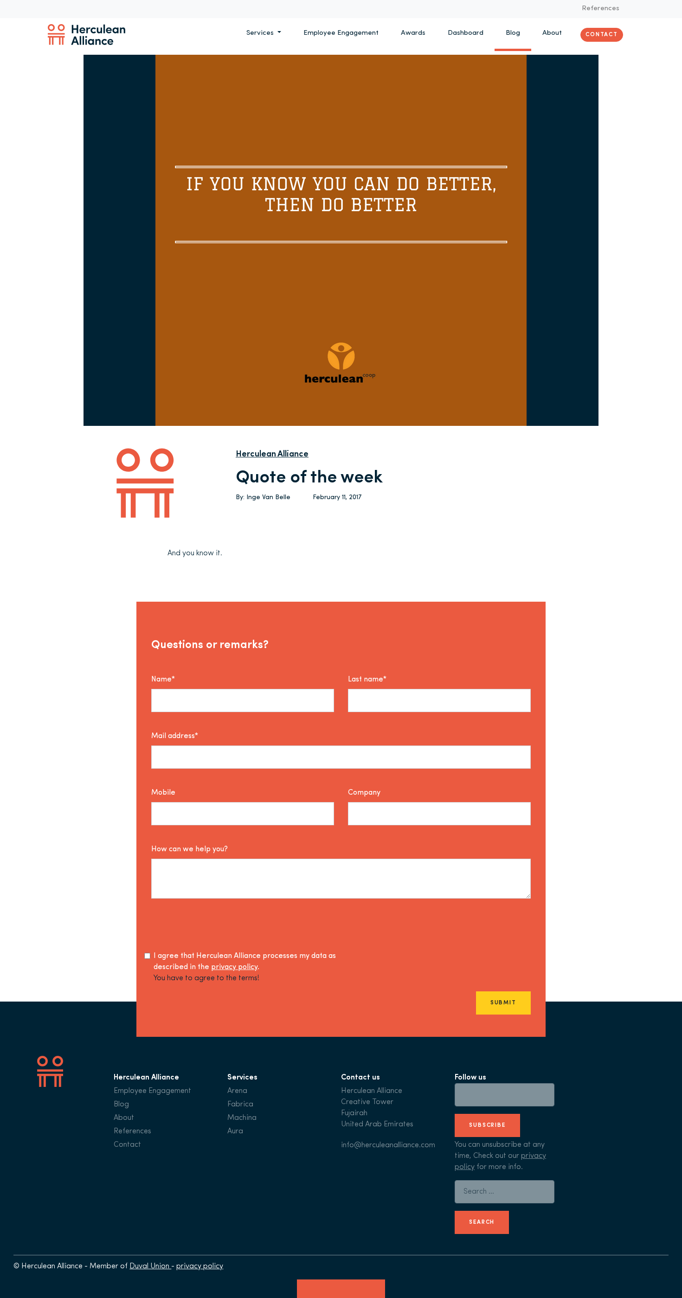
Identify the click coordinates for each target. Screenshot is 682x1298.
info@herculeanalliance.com (388, 1145)
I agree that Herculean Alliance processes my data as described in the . (245, 961)
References (600, 8)
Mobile (163, 793)
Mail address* (174, 736)
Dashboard (465, 33)
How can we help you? (189, 849)
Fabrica (240, 1104)
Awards (413, 33)
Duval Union (150, 1266)
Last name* (367, 679)
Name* (163, 679)
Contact (601, 34)
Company (364, 793)
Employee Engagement (341, 33)
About (552, 33)
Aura (235, 1131)
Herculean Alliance (272, 454)
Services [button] (261, 33)
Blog (513, 33)
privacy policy (234, 967)
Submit (503, 1003)
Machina (242, 1118)
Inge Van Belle (268, 497)
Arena (237, 1091)
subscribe (487, 1125)
